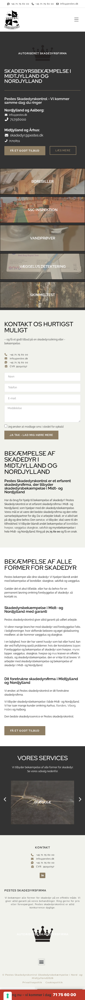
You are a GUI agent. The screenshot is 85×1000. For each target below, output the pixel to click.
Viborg (71, 705)
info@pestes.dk (18, 114)
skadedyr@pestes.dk (26, 135)
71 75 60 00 (53, 531)
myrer (75, 649)
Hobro (8, 709)
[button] (76, 19)
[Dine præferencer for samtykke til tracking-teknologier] (7, 996)
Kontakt (18, 324)
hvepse (8, 527)
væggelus (20, 527)
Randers (61, 705)
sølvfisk (43, 527)
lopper (76, 645)
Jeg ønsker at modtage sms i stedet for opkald (35, 426)
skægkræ (32, 527)
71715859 (14, 140)
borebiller (72, 523)
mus (54, 653)
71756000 (18, 119)
